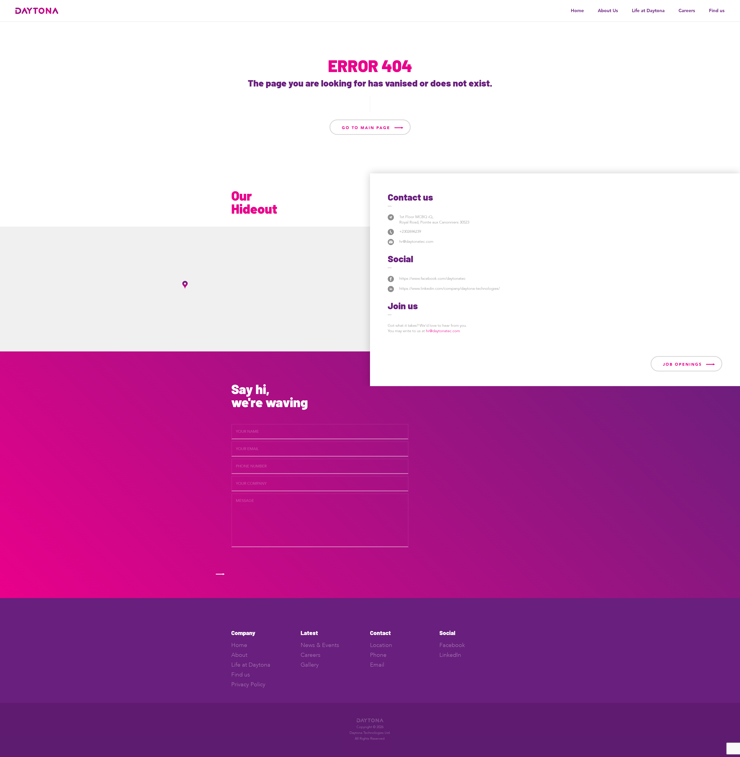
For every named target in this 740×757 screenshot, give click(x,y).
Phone (378, 655)
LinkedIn (450, 655)
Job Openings (682, 364)
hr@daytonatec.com (416, 241)
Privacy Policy (248, 684)
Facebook (452, 645)
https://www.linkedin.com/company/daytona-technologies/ (449, 288)
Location (381, 645)
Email (377, 665)
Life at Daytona (648, 11)
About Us (608, 11)
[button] (185, 285)
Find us (717, 11)
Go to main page (366, 127)
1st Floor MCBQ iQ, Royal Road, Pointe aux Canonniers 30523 (434, 219)
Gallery (310, 665)
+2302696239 (410, 231)
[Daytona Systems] (36, 10)
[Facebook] (391, 278)
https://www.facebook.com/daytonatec (432, 278)
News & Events (320, 645)
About (239, 655)
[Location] (391, 217)
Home (577, 11)
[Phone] (391, 231)
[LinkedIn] (391, 288)
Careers (687, 11)
